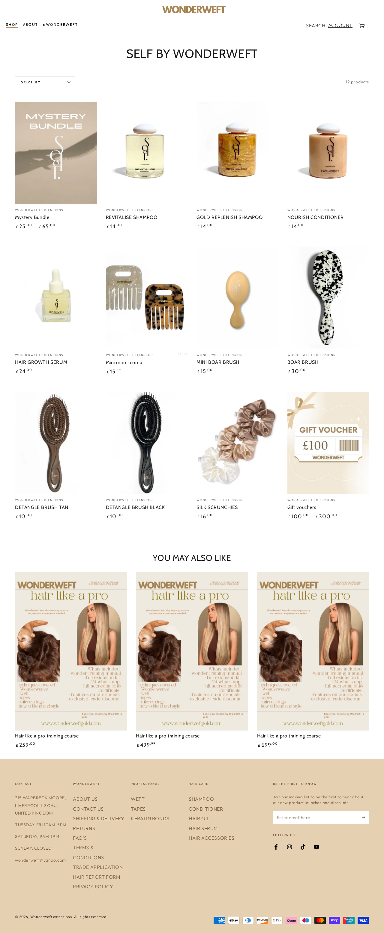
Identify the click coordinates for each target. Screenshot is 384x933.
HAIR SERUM (203, 828)
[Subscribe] (365, 817)
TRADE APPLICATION (98, 867)
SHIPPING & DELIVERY (98, 818)
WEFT (138, 799)
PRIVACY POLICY (93, 887)
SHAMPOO (201, 799)
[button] (315, 25)
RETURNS (84, 828)
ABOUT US (85, 799)
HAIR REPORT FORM (96, 877)
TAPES (138, 809)
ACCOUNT (340, 25)
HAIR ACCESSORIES (212, 838)
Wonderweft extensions (51, 916)
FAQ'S (80, 838)
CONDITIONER (206, 809)
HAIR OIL (199, 818)
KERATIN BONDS (150, 818)
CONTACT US (88, 809)
